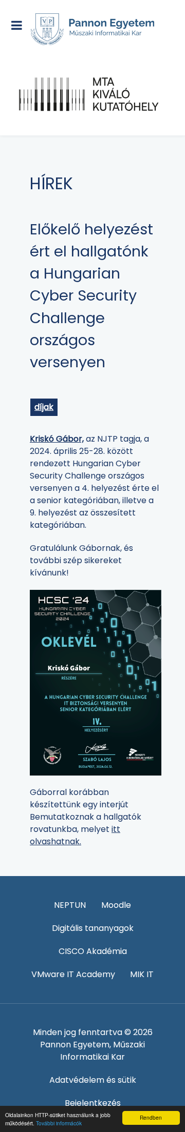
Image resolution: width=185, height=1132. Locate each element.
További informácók (59, 1123)
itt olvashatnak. (75, 835)
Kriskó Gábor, (57, 439)
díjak (43, 407)
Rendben (151, 1117)
